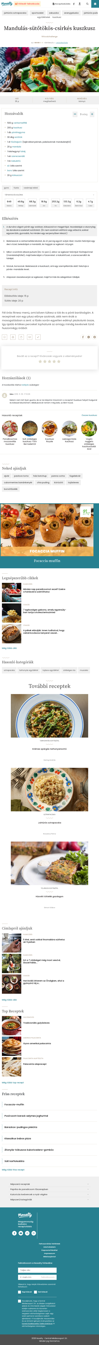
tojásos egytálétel (51, 670)
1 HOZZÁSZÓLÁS (62, 43)
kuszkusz (56, 17)
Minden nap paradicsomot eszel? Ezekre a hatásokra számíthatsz (44, 590)
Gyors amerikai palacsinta (37, 1043)
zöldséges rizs (69, 670)
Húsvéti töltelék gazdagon (49, 896)
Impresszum (49, 1253)
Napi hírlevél (27, 1292)
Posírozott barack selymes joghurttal (26, 1115)
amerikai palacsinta (32, 1038)
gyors (6, 188)
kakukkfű (15, 160)
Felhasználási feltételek (49, 1244)
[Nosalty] (7, 4)
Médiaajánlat (49, 1256)
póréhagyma (18, 132)
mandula (16, 146)
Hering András (49, 760)
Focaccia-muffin (14, 1104)
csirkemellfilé (20, 122)
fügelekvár (75, 475)
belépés (25, 385)
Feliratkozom (48, 1277)
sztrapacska (9, 670)
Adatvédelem (49, 1247)
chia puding (43, 482)
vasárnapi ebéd (31, 188)
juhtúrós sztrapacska (15, 12)
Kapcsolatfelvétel (49, 1250)
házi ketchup (40, 475)
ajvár (6, 475)
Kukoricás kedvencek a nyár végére (28, 1194)
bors (9, 170)
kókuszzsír (17, 175)
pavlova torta (21, 475)
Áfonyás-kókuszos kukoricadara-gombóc (29, 1149)
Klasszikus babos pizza (18, 1138)
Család (26, 604)
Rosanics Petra (49, 834)
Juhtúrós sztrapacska (49, 822)
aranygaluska (71, 12)
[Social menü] (74, 4)
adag (85, 114)
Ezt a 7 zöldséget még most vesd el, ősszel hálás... (42, 961)
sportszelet (38, 12)
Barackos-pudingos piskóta (21, 1127)
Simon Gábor (49, 907)
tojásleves (73, 482)
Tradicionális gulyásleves (36, 1023)
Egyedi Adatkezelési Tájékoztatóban (37, 1323)
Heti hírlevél (42, 1292)
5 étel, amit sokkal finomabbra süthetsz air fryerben (44, 940)
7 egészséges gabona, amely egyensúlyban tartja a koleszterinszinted (44, 611)
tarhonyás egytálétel (28, 670)
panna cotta (58, 475)
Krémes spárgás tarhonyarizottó (49, 749)
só (8, 165)
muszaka (84, 670)
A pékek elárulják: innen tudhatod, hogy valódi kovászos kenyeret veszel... (43, 631)
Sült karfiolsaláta (14, 1161)
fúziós (16, 188)
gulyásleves (28, 1017)
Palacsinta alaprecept (35, 1064)
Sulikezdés (27, 584)
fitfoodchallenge (49, 36)
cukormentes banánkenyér (18, 482)
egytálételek (43, 17)
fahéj (22, 151)
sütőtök (18, 137)
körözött (58, 482)
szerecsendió (18, 156)
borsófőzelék (11, 489)
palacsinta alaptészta (33, 1058)
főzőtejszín (16, 141)
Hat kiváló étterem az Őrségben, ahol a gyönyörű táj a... (43, 982)
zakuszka (54, 12)
